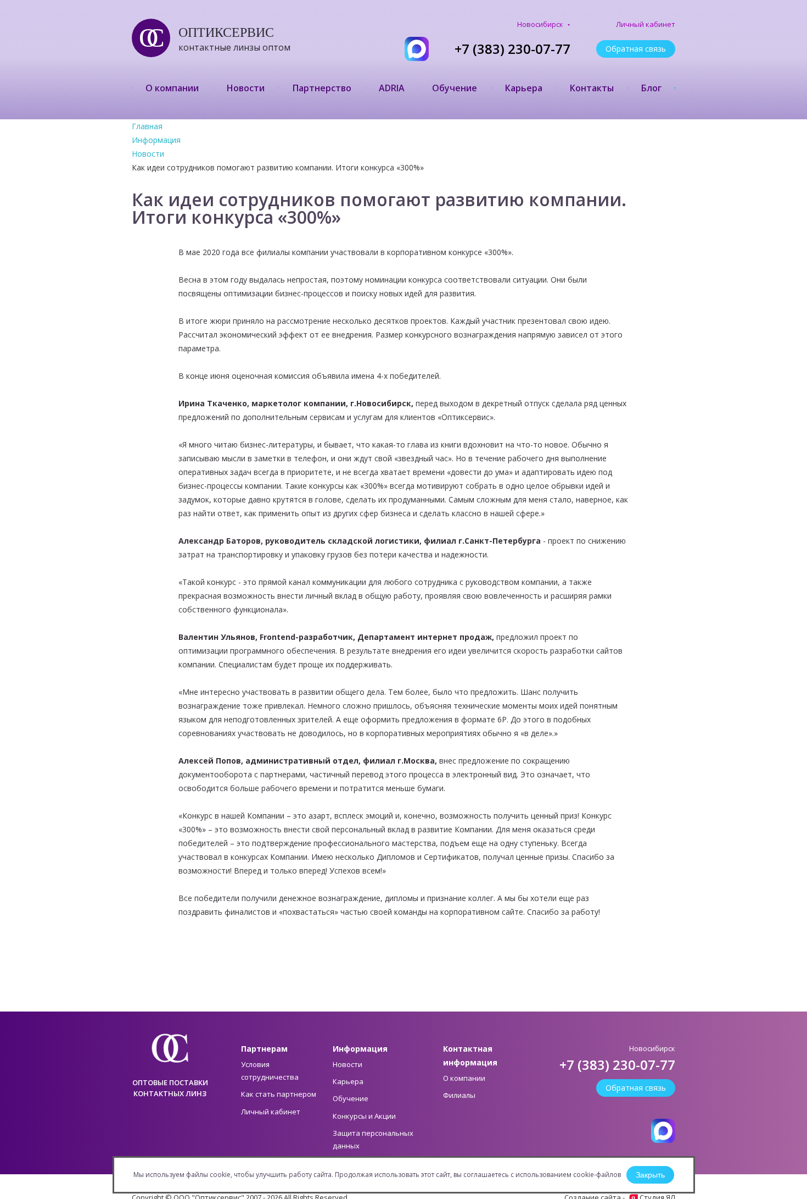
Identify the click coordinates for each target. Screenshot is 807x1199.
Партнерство (322, 88)
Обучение (454, 88)
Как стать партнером (278, 1094)
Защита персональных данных (373, 1139)
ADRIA (392, 88)
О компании (172, 88)
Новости (246, 88)
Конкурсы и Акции (364, 1116)
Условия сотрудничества (270, 1070)
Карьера (523, 88)
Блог (651, 88)
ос (146, 38)
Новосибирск (541, 24)
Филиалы (459, 1095)
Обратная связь (636, 48)
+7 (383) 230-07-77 (512, 49)
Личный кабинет (645, 24)
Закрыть (650, 1174)
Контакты (592, 88)
